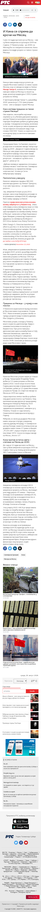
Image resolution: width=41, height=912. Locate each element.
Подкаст (18, 857)
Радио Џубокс (25, 886)
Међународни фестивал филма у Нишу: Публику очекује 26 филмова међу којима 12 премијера (15, 716)
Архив (30, 887)
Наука (17, 870)
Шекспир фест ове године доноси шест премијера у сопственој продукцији (15, 706)
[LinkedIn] (15, 25)
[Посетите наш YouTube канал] (26, 843)
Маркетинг (20, 891)
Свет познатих (25, 868)
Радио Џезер (21, 887)
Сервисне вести (29, 855)
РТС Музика (22, 879)
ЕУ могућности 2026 (30, 857)
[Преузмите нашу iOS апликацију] (20, 821)
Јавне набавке (30, 891)
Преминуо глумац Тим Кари (11, 723)
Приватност (6, 904)
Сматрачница (8, 857)
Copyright (14, 904)
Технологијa (6, 868)
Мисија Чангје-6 (9, 89)
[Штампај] (20, 25)
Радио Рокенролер (12, 886)
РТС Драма (8, 878)
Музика (33, 867)
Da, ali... (5, 764)
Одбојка (34, 860)
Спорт (5, 860)
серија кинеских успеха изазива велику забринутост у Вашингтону (19, 203)
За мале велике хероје (21, 871)
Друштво (13, 854)
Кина (23, 555)
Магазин (7, 867)
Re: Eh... (5, 801)
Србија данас (33, 852)
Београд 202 (20, 884)
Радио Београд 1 (16, 883)
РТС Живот (18, 878)
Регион (19, 852)
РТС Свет (26, 876)
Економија (21, 854)
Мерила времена (33, 854)
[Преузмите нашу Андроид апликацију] (20, 826)
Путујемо (15, 868)
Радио (6, 883)
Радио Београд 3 (8, 884)
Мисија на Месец (10, 559)
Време (20, 855)
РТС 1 (7, 876)
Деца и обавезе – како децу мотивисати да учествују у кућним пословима (15, 697)
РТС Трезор (12, 879)
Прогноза (8, 681)
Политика (11, 852)
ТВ (3, 876)
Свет (25, 852)
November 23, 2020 (23, 244)
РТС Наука (35, 876)
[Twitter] (10, 25)
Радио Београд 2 (30, 883)
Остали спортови (14, 863)
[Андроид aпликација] (20, 747)
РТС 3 (19, 876)
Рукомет (7, 862)
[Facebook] (5, 25)
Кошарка (20, 860)
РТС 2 (13, 876)
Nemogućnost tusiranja (11, 782)
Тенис (27, 860)
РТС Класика (28, 878)
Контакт (12, 891)
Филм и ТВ (9, 870)
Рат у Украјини (11, 855)
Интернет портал (25, 892)
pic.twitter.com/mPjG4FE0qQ (14, 241)
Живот (15, 867)
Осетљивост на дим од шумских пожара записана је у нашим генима (15, 733)
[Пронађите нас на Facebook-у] (21, 843)
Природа (24, 870)
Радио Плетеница (33, 884)
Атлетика (24, 862)
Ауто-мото (32, 862)
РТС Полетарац (33, 879)
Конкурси (13, 892)
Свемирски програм (11, 555)
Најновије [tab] (6, 686)
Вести (4, 852)
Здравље (35, 868)
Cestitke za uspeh (9, 792)
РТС (6, 891)
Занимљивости (24, 867)
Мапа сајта (32, 897)
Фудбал (12, 860)
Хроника (5, 854)
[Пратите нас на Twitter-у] (16, 843)
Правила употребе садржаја (28, 904)
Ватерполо (15, 862)
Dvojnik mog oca (8, 773)
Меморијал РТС (27, 863)
